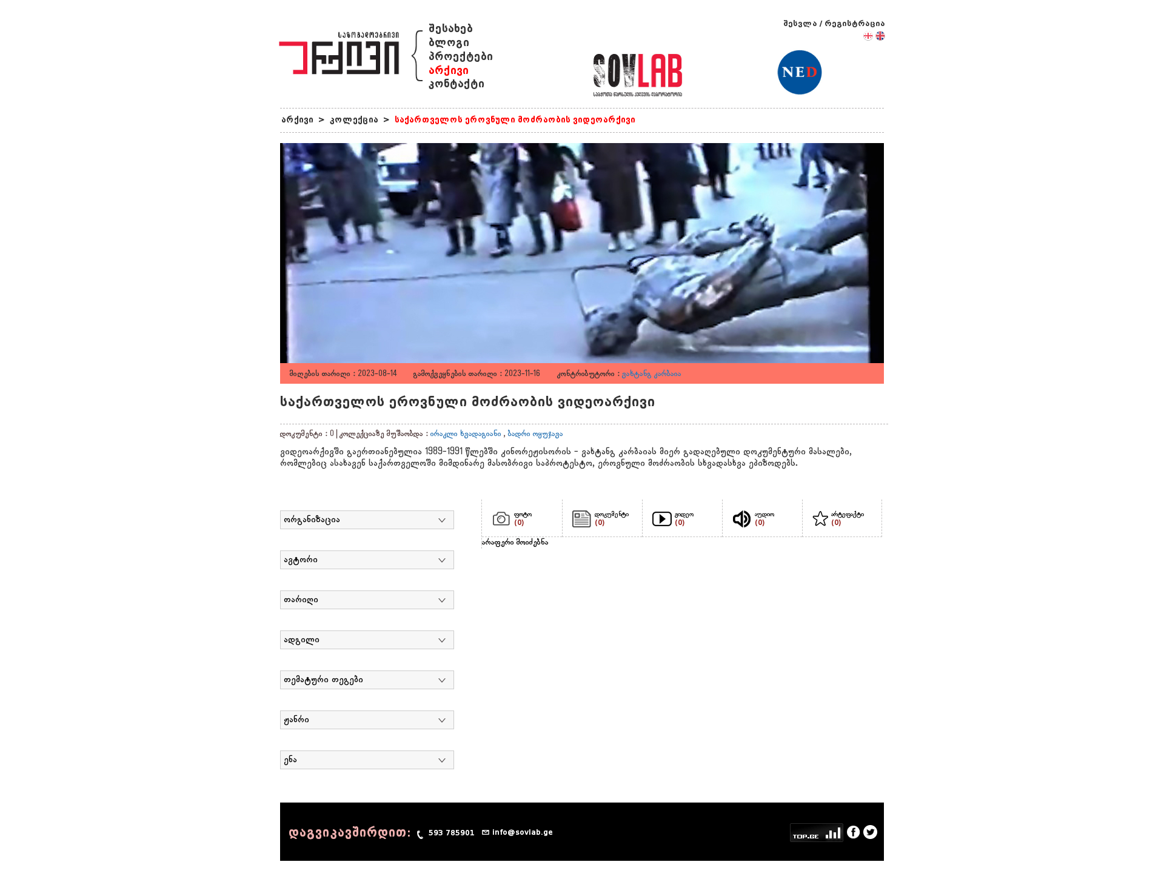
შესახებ (451, 29)
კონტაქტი (456, 84)
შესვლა (800, 23)
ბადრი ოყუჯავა (535, 434)
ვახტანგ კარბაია (651, 374)
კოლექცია (354, 120)
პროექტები (461, 56)
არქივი (449, 70)
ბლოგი (449, 42)
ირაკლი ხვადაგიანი (465, 434)
